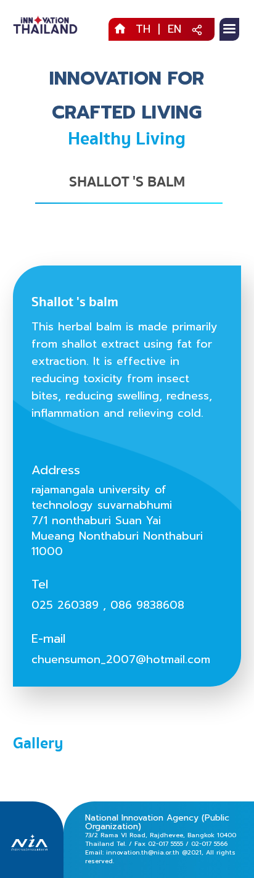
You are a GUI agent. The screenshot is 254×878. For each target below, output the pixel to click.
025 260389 (65, 605)
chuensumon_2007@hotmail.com (120, 659)
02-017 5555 (165, 843)
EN (174, 29)
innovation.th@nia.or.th (142, 852)
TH (143, 29)
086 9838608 (147, 605)
